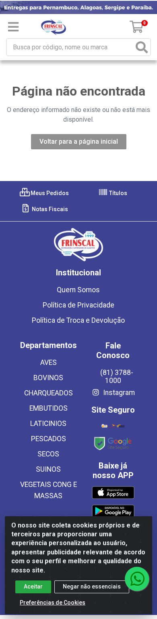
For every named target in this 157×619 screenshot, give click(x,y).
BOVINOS (48, 378)
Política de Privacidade (78, 305)
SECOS (48, 454)
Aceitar (33, 586)
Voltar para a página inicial (78, 141)
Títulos (117, 193)
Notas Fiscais (49, 209)
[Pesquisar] (141, 47)
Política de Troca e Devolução (78, 320)
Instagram (118, 393)
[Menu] (13, 27)
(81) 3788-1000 (116, 377)
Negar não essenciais (92, 586)
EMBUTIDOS (48, 408)
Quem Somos (78, 290)
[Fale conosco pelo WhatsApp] (137, 579)
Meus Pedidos (49, 193)
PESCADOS (48, 439)
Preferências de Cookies (52, 602)
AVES (48, 362)
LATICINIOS (48, 423)
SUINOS (48, 469)
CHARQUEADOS (48, 393)
